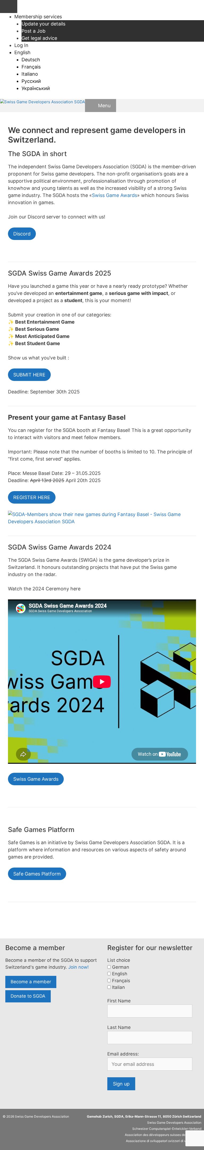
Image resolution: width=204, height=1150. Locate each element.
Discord (22, 234)
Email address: (123, 1054)
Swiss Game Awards (114, 195)
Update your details (43, 24)
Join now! (78, 967)
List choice (118, 960)
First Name (119, 1000)
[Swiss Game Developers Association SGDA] (42, 102)
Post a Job (33, 31)
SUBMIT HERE (29, 374)
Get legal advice (39, 38)
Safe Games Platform (37, 874)
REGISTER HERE (31, 497)
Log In (21, 45)
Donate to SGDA (28, 996)
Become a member (31, 981)
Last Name (119, 1027)
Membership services (38, 16)
